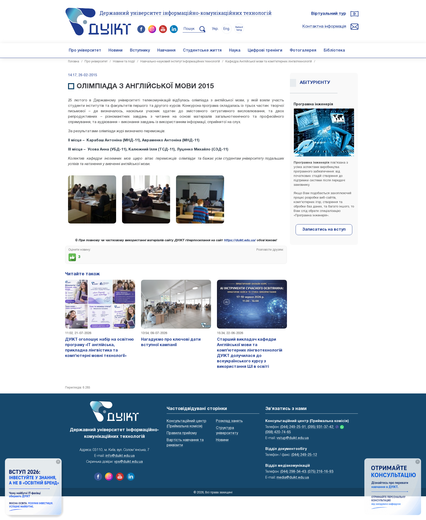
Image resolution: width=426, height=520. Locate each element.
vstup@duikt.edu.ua (293, 438)
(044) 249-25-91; (293, 427)
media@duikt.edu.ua (293, 477)
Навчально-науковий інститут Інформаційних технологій (180, 61)
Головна (73, 61)
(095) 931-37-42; (321, 427)
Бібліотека (334, 50)
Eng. (226, 29)
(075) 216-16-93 (320, 471)
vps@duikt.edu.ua (128, 462)
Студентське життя (202, 50)
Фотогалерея (303, 50)
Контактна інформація (324, 26)
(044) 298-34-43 (293, 471)
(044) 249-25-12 (304, 455)
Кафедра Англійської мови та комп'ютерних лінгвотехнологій (268, 61)
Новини (115, 50)
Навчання (166, 50)
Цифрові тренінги (265, 50)
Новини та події (124, 61)
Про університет (85, 50)
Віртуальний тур (328, 14)
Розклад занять (229, 421)
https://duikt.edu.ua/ (240, 240)
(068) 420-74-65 (278, 432)
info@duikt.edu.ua (120, 456)
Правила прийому (182, 433)
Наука (234, 50)
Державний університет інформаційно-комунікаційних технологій (186, 13)
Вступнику (140, 50)
